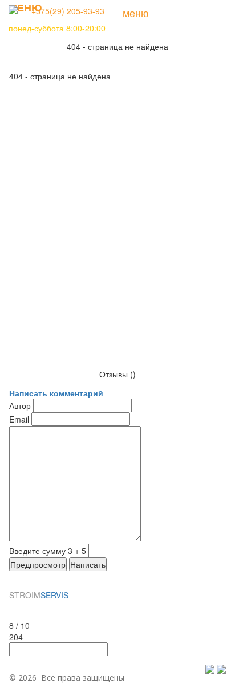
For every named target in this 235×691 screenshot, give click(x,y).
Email (19, 419)
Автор (20, 405)
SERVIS (38, 595)
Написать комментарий (56, 393)
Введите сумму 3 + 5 (47, 550)
